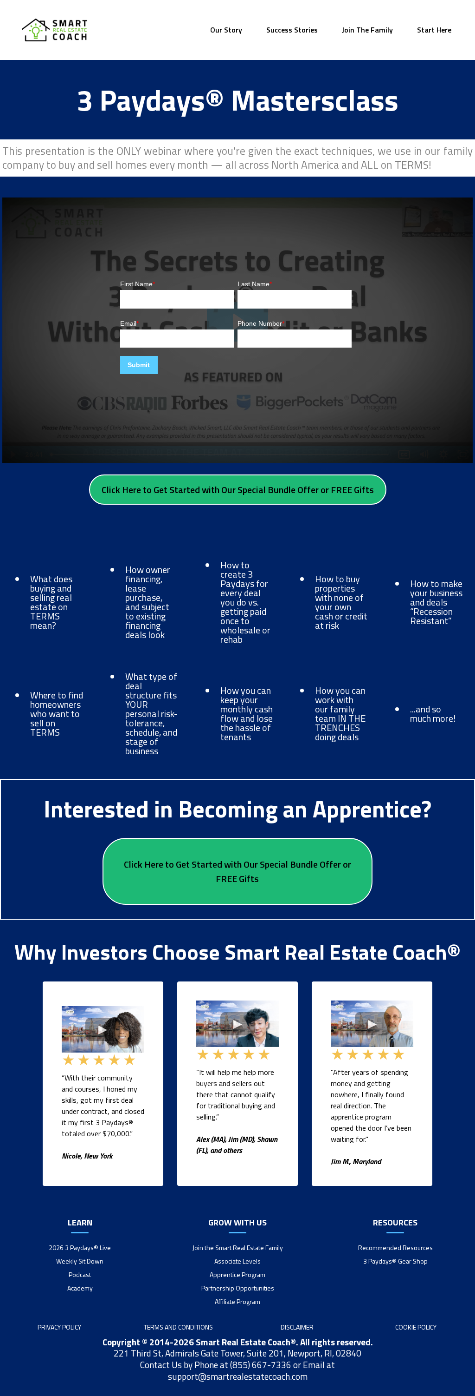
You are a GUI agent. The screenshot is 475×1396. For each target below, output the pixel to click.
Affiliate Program (237, 1301)
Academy (80, 1288)
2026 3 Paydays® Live (80, 1247)
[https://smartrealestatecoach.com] (54, 30)
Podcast (80, 1274)
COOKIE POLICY (415, 1327)
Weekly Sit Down (79, 1261)
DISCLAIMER (297, 1327)
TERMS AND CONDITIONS (178, 1327)
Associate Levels (237, 1261)
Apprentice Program (237, 1274)
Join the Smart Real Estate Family (238, 1247)
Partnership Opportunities (237, 1288)
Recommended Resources (395, 1247)
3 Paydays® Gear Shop (395, 1261)
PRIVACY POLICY (59, 1327)
